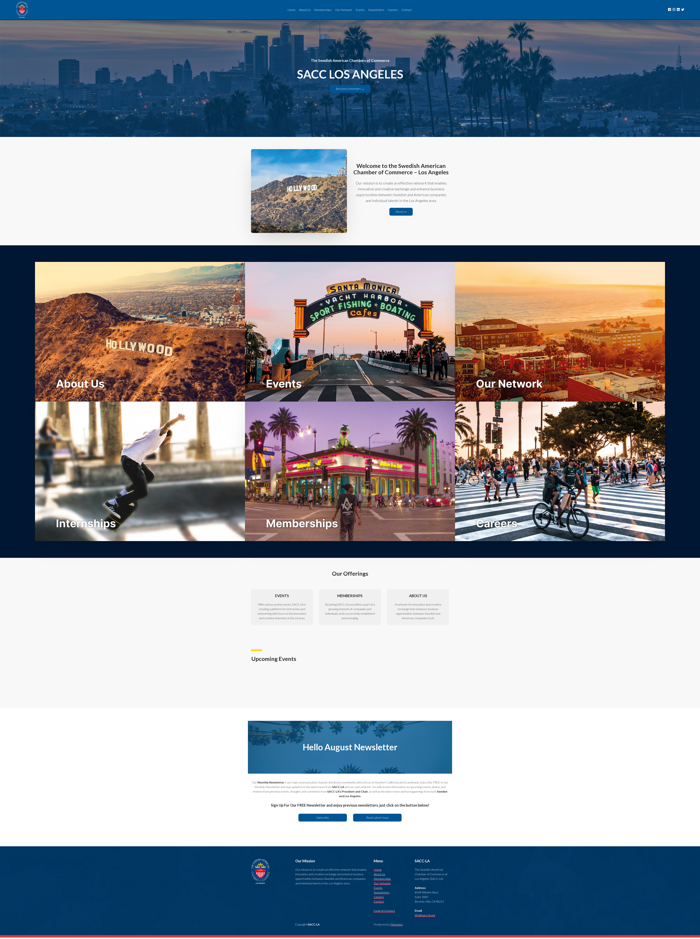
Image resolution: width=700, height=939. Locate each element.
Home (378, 869)
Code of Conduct (384, 910)
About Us (379, 874)
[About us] (401, 214)
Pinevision (396, 924)
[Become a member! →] (350, 92)
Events (378, 887)
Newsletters (382, 892)
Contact (379, 901)
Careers (379, 897)
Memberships (382, 878)
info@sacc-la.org (425, 915)
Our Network (382, 883)
